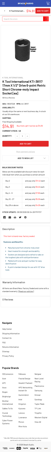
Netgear (38, 374)
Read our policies (26, 291)
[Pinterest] (25, 217)
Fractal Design (24, 378)
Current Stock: (11, 131)
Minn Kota (22, 426)
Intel (20, 399)
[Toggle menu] (3, 3)
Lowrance (22, 417)
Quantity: (7, 136)
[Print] (15, 217)
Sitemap (5, 351)
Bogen (5, 392)
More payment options (25, 151)
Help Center (7, 329)
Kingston (22, 404)
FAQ (4, 342)
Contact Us (7, 338)
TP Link (38, 408)
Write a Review (8, 97)
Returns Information (10, 347)
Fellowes (22, 374)
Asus (4, 387)
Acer (4, 378)
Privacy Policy (8, 356)
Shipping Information (11, 333)
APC (4, 383)
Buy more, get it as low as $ (30, 126)
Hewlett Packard (25, 383)
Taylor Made (39, 404)
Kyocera (21, 408)
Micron (21, 422)
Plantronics (39, 386)
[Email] (10, 217)
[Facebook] (4, 217)
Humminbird (23, 395)
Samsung (38, 390)
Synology (38, 399)
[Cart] (48, 3)
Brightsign (6, 396)
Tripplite (38, 413)
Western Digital (41, 417)
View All (38, 422)
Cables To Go (7, 408)
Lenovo (21, 413)
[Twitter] (20, 217)
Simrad (37, 395)
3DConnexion (7, 374)
